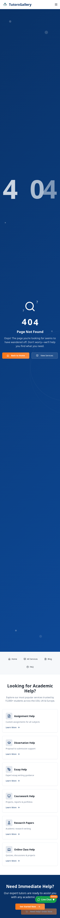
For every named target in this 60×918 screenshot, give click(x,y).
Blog (50, 659)
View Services (47, 355)
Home (14, 659)
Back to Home (18, 355)
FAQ (32, 667)
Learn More (11, 727)
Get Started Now (28, 906)
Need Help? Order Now (41, 911)
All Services (32, 659)
